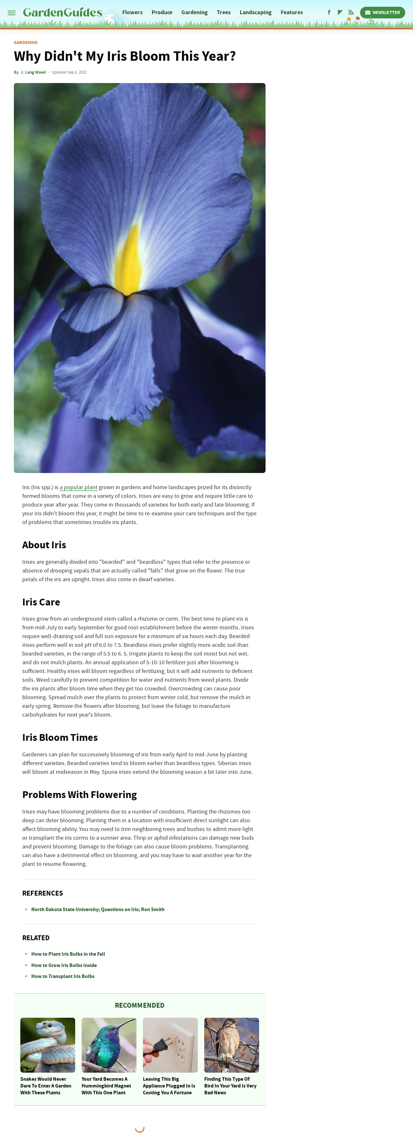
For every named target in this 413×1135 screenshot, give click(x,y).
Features (292, 12)
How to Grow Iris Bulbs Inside (64, 965)
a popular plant (78, 487)
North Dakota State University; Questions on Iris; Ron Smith (98, 909)
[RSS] (351, 12)
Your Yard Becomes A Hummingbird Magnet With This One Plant (106, 1086)
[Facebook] (329, 12)
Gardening (194, 12)
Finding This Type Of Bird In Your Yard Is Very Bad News (230, 1086)
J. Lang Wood (33, 72)
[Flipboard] (340, 12)
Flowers (132, 12)
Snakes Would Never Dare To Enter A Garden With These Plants (45, 1086)
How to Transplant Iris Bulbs (63, 976)
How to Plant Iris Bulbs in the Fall (68, 954)
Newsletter (386, 13)
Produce (162, 12)
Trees (224, 12)
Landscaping (256, 12)
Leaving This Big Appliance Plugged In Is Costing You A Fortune (169, 1086)
